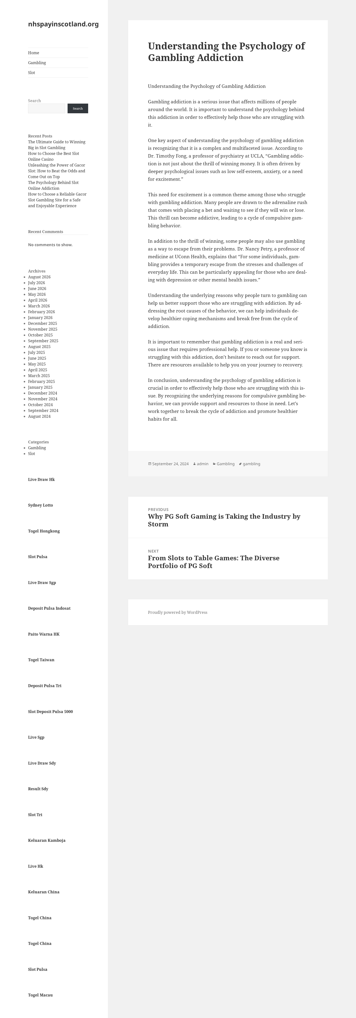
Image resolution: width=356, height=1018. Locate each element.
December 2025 (42, 323)
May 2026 (37, 294)
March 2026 (39, 306)
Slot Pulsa (37, 556)
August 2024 (39, 416)
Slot (31, 72)
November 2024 (42, 399)
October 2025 (40, 335)
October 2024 (40, 404)
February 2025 (41, 381)
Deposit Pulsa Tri (45, 685)
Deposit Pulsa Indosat (49, 608)
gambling (251, 463)
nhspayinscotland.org (63, 23)
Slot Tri (35, 814)
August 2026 (39, 277)
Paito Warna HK (44, 634)
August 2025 (39, 346)
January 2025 (40, 387)
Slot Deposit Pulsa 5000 (50, 711)
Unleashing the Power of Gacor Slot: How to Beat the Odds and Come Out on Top (56, 170)
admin (203, 463)
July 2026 (36, 282)
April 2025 (37, 369)
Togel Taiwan (41, 659)
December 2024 (42, 393)
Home (33, 52)
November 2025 (42, 329)
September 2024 (43, 410)
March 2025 (39, 375)
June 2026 (37, 288)
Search (34, 100)
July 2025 (36, 352)
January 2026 (40, 317)
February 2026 (41, 311)
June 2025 (37, 358)
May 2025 (37, 364)
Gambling (37, 62)
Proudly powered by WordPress (177, 612)
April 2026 (37, 300)
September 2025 (43, 340)
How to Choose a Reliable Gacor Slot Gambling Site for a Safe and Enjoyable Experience (57, 199)
